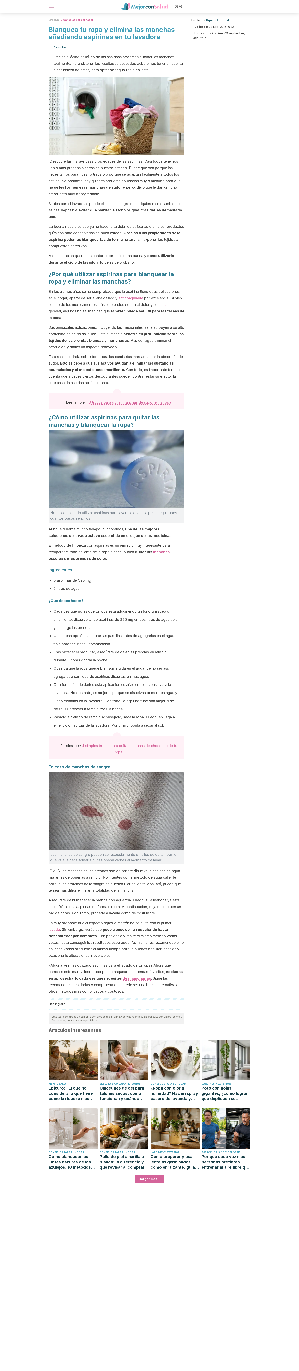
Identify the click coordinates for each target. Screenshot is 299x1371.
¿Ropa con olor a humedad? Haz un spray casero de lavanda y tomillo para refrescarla (174, 1093)
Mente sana (57, 1083)
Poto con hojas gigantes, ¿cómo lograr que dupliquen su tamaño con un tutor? (225, 1093)
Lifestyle (54, 19)
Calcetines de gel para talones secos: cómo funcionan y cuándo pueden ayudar (122, 1093)
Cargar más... (149, 1179)
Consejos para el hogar (78, 19)
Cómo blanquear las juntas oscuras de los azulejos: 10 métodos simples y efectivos (70, 1162)
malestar (164, 304)
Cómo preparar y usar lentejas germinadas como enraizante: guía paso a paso (173, 1162)
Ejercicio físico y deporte (221, 1152)
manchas (161, 552)
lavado (54, 929)
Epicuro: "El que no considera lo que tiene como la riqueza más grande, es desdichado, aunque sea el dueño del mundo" (73, 1093)
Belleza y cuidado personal (120, 1083)
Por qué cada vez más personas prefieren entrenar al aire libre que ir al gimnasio (226, 1162)
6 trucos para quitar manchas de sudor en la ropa (130, 402)
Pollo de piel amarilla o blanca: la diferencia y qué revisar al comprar (122, 1162)
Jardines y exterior (216, 1083)
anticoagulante (130, 298)
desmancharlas (137, 978)
